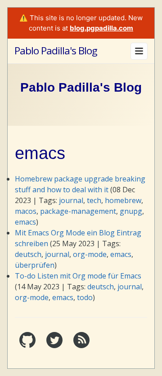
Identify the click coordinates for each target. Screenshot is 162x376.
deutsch (28, 254)
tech (94, 200)
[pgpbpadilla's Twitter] (55, 345)
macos (25, 211)
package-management (78, 211)
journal (71, 200)
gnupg (131, 211)
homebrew (123, 200)
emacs (25, 222)
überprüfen (34, 265)
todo (85, 297)
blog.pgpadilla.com (101, 28)
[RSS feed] (81, 345)
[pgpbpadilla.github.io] (28, 345)
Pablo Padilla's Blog (55, 51)
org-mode (90, 254)
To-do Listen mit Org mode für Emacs (78, 276)
